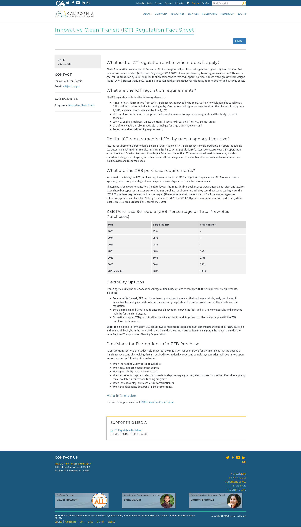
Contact (158, 3)
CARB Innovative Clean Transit (157, 402)
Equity (242, 13)
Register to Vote (236, 489)
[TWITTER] (68, 2)
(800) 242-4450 (62, 463)
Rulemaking (209, 13)
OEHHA (100, 521)
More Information (121, 396)
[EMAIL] (88, 2)
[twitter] (227, 457)
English (195, 3)
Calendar (140, 3)
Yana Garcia (132, 499)
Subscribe (179, 3)
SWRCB (111, 521)
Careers (168, 3)
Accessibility (238, 473)
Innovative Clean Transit (81, 105)
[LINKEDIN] (83, 2)
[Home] (74, 14)
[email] (243, 462)
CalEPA (58, 521)
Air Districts (239, 485)
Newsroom (227, 13)
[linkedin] (243, 457)
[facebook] (233, 457)
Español (205, 3)
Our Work (161, 13)
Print (239, 41)
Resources (177, 13)
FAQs (149, 3)
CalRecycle (70, 521)
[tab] (188, 3)
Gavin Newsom (67, 499)
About (147, 13)
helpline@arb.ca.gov (81, 463)
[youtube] (238, 457)
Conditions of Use (235, 481)
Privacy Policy (237, 477)
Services (193, 13)
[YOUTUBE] (78, 2)
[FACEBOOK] (73, 2)
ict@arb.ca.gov (71, 86)
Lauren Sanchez (202, 499)
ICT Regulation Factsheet (128, 430)
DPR (82, 521)
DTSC (90, 521)
